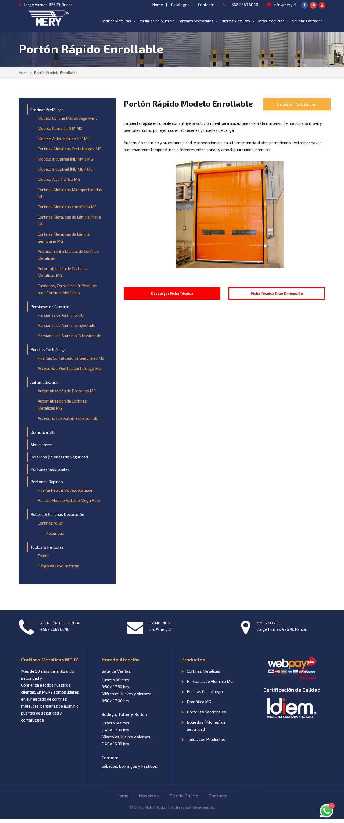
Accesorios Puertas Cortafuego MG (69, 368)
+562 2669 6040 (243, 4)
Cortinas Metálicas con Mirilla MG (67, 206)
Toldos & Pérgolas (47, 547)
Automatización (44, 382)
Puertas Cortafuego (48, 349)
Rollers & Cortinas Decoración (57, 514)
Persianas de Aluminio (156, 21)
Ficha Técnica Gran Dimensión (277, 293)
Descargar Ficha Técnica (172, 293)
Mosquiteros (41, 444)
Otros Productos (271, 21)
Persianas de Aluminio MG (61, 315)
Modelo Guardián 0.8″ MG (60, 128)
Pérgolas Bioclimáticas (58, 565)
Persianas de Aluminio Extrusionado (69, 335)
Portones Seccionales (195, 21)
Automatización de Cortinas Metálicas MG (62, 272)
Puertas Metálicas (235, 21)
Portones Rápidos (46, 481)
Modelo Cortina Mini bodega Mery (68, 118)
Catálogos (180, 4)
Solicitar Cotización (307, 21)
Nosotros (149, 795)
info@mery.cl (285, 4)
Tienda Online (184, 795)
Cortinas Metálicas (116, 21)
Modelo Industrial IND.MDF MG (65, 169)
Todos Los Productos (206, 739)
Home (157, 4)
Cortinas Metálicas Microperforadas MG (70, 193)
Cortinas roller (50, 522)
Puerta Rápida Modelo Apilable (65, 490)
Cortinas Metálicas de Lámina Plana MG (69, 220)
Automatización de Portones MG (67, 390)
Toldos (44, 555)
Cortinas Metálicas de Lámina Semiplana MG (64, 237)
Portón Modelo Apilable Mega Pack (69, 500)
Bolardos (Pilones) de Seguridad (59, 456)
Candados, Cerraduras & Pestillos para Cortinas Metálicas (67, 289)
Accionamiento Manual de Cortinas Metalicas (68, 255)
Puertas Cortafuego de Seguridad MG (71, 358)
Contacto (206, 4)
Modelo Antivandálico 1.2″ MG (64, 138)
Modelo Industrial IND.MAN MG (65, 158)
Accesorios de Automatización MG (68, 418)
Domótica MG (42, 432)
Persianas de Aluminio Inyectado (66, 325)
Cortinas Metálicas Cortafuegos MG (69, 148)
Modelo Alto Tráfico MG (59, 179)
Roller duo (55, 533)
